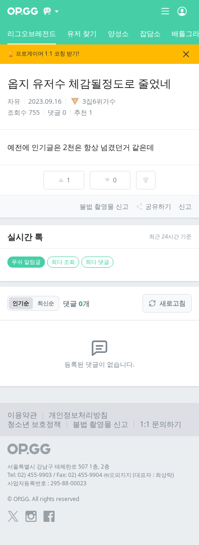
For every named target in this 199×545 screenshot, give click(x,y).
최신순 (45, 303)
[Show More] (51, 11)
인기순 (20, 303)
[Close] (186, 54)
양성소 (118, 33)
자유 (13, 101)
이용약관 (22, 415)
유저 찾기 (82, 33)
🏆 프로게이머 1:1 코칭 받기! (43, 54)
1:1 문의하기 (160, 424)
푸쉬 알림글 (26, 262)
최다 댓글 (97, 262)
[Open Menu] (182, 11)
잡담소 (150, 33)
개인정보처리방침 (78, 415)
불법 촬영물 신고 (100, 424)
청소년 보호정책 (34, 424)
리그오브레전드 (31, 33)
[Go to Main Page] (22, 11)
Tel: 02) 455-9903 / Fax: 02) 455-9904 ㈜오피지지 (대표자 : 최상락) (90, 475)
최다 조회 (63, 262)
